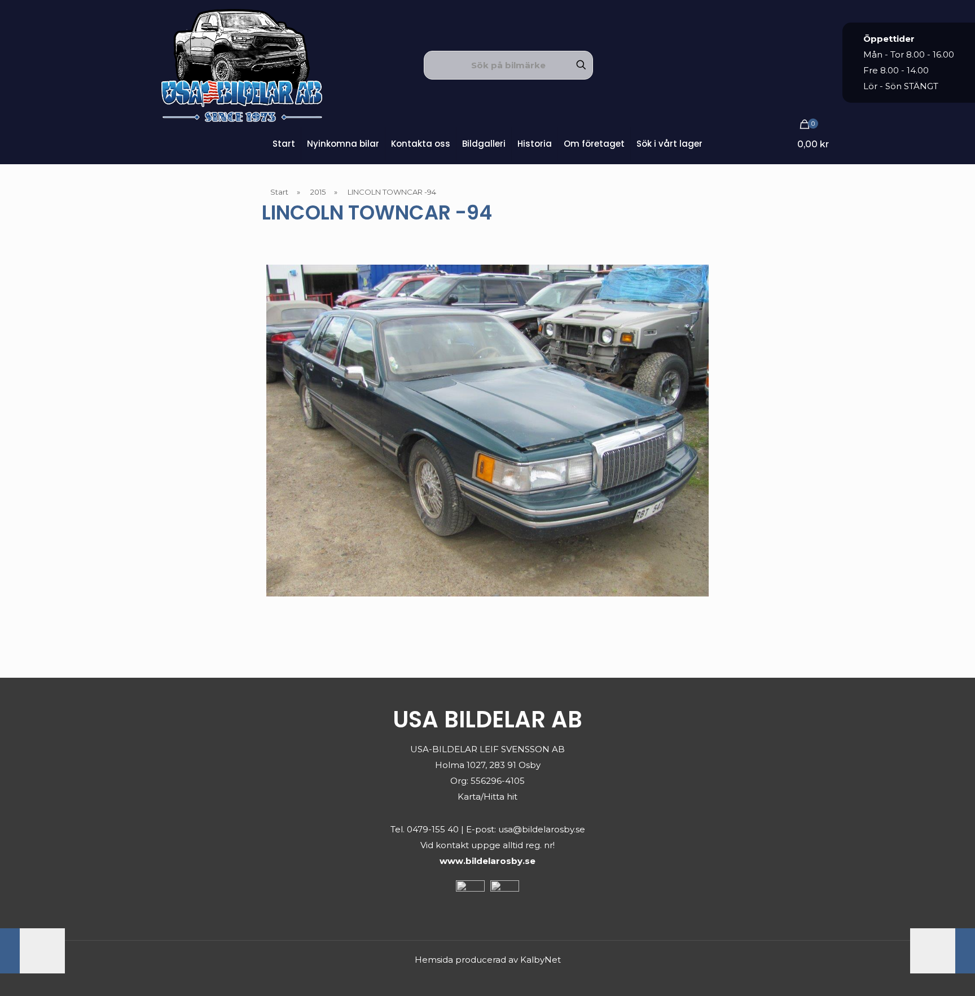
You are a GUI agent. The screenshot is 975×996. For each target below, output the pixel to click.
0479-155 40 (433, 829)
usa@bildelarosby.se (541, 829)
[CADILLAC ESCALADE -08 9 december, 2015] (32, 950)
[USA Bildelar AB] (241, 65)
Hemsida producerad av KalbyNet (488, 959)
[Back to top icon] (921, 973)
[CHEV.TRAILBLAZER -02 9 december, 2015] (942, 950)
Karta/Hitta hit (487, 796)
